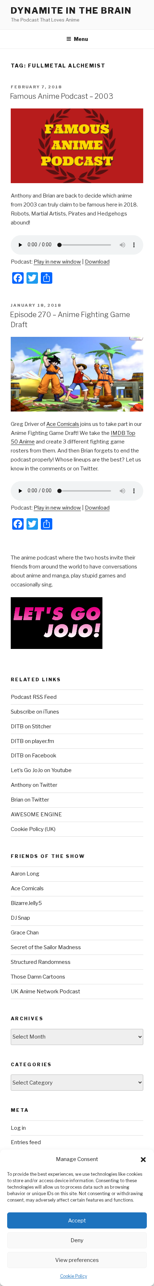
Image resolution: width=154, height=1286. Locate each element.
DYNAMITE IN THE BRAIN (71, 10)
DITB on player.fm (32, 741)
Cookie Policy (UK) (33, 829)
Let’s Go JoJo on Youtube (41, 770)
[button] (143, 1159)
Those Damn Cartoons (38, 977)
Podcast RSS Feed (34, 697)
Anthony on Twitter (34, 785)
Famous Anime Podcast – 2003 (61, 96)
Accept (77, 1220)
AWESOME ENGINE (36, 814)
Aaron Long (25, 874)
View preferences (77, 1260)
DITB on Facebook (33, 755)
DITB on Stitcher (31, 726)
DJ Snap (20, 918)
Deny (77, 1240)
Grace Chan (25, 932)
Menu (81, 39)
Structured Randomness (41, 962)
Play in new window (57, 262)
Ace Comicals (62, 424)
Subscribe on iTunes (35, 712)
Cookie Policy (73, 1276)
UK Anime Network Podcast (45, 991)
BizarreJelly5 (26, 903)
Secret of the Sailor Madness (46, 947)
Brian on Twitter (30, 800)
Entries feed (26, 1142)
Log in (18, 1128)
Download (97, 262)
